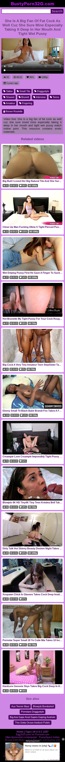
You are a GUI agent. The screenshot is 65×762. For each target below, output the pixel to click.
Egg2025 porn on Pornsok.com (32, 734)
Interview (40, 97)
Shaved (9, 97)
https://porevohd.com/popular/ (21, 737)
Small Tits (24, 91)
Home (20, 731)
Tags (28, 731)
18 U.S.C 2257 (41, 731)
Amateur (10, 103)
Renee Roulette (14, 111)
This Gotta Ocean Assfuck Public (32, 722)
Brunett (25, 97)
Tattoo (9, 91)
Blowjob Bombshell (43, 706)
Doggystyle (42, 91)
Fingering (26, 103)
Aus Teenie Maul (20, 706)
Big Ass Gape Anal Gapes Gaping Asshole (32, 717)
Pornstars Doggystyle (32, 711)
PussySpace (45, 737)
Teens (55, 97)
